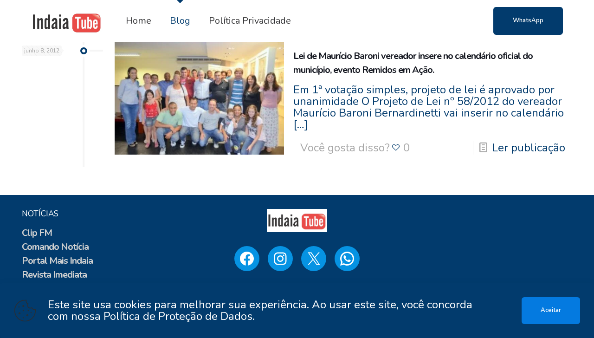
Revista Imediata (54, 274)
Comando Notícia (55, 246)
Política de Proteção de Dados (177, 316)
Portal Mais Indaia (57, 260)
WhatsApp (528, 20)
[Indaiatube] (67, 21)
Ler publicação (528, 147)
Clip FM (37, 233)
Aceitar (551, 310)
